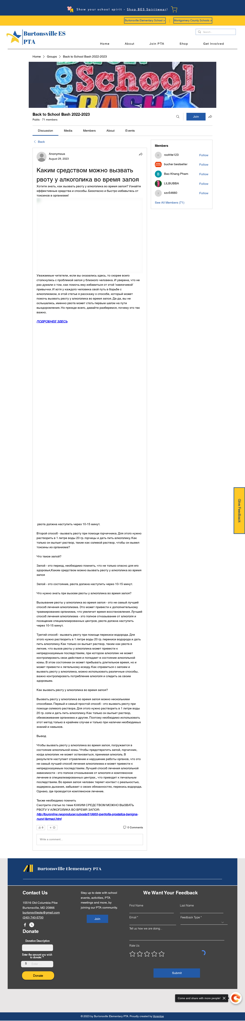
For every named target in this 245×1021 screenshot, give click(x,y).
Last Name (187, 905)
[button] (145, 20)
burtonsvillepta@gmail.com (41, 912)
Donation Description (37, 940)
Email (132, 917)
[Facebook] (25, 924)
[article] (90, 499)
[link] (45, 130)
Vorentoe (158, 1016)
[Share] (140, 154)
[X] (31, 924)
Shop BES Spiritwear (146, 9)
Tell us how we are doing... (145, 928)
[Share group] (210, 116)
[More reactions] (52, 827)
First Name (136, 905)
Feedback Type (190, 917)
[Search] (178, 117)
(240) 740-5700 (33, 917)
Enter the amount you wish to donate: (37, 956)
